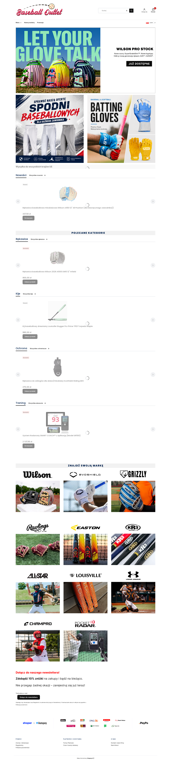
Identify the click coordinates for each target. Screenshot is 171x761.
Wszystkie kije (28, 294)
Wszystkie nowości (36, 175)
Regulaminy (19, 745)
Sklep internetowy (85, 758)
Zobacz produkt (30, 282)
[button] (131, 11)
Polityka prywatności (22, 747)
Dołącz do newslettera (28, 697)
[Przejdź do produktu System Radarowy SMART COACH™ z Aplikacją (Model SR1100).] (57, 422)
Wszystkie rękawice (38, 239)
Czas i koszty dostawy (70, 745)
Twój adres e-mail (21, 693)
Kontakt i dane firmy (117, 743)
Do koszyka (28, 218)
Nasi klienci (115, 745)
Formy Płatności (68, 743)
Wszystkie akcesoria (35, 403)
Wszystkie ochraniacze (38, 349)
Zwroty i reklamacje (22, 743)
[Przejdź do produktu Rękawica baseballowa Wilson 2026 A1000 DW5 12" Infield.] (57, 258)
